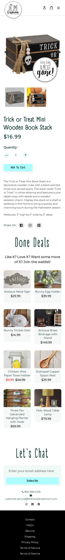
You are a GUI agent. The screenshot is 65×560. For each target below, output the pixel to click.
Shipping (29, 536)
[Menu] (58, 7)
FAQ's (30, 525)
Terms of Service (30, 547)
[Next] (58, 52)
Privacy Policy (30, 542)
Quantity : (11, 147)
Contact (30, 519)
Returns (30, 530)
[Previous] (6, 52)
